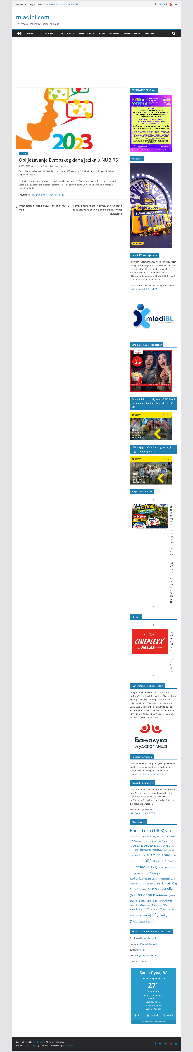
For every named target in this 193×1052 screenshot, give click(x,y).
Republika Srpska (139, 883)
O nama (29, 33)
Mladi (161, 855)
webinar (157, 909)
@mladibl (141, 950)
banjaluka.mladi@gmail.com (151, 774)
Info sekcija (85, 33)
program (144, 873)
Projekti (160, 873)
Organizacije (64, 33)
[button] (73, 33)
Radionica (140, 878)
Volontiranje (139, 909)
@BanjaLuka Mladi (147, 955)
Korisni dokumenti (109, 33)
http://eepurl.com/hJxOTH (142, 813)
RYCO (155, 883)
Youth (169, 909)
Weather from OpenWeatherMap (153, 1022)
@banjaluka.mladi (147, 938)
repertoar (168, 878)
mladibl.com (32, 17)
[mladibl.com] (19, 33)
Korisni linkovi (132, 33)
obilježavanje (63, 166)
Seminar (135, 889)
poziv (164, 867)
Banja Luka (147, 830)
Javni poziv (142, 849)
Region (155, 879)
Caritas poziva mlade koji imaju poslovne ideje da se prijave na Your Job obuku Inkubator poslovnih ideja (97, 209)
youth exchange (138, 915)
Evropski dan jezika (50, 166)
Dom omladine (45, 33)
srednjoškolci (149, 889)
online (143, 860)
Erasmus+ (142, 841)
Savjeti (169, 883)
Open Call (161, 861)
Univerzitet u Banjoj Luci (142, 905)
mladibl (36, 166)
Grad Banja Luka (143, 845)
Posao (146, 866)
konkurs (143, 855)
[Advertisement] (96, 66)
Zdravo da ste (147, 922)
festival (155, 841)
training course (143, 901)
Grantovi (162, 846)
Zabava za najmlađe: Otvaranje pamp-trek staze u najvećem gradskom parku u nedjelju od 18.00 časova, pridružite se (171, 569)
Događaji (23, 153)
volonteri (161, 905)
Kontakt (149, 33)
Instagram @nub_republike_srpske (47, 194)
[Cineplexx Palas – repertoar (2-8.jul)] (150, 641)
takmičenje (168, 895)
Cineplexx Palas (150, 836)
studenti (150, 894)
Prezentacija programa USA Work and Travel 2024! (44, 207)
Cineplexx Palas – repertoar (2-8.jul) (171, 650)
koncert (156, 849)
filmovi (167, 841)
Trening (164, 900)
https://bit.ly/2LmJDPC (146, 289)
